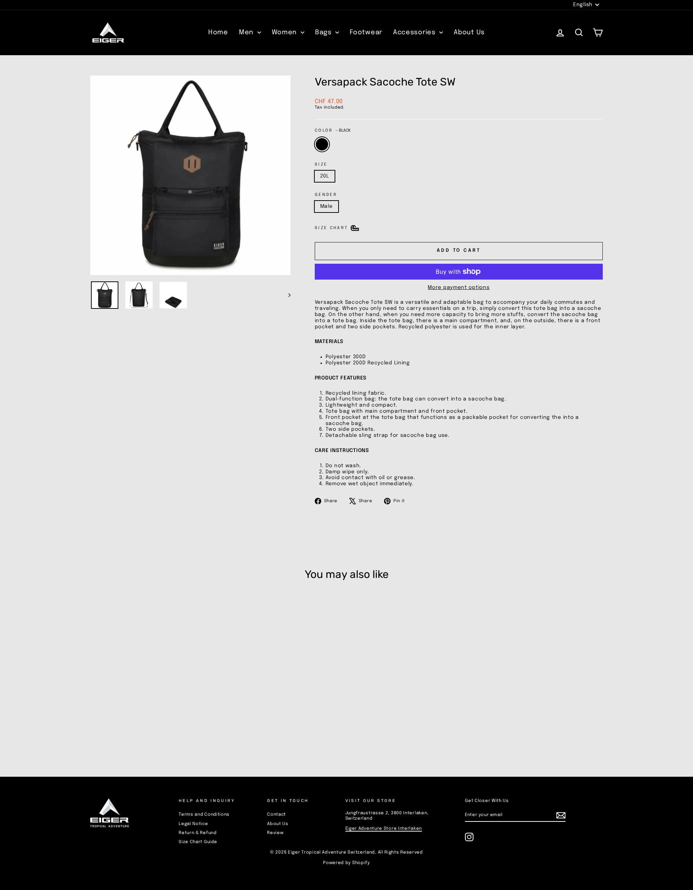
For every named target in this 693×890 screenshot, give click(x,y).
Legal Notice (193, 824)
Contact (276, 814)
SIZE (321, 164)
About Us (469, 32)
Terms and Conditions (204, 814)
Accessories (415, 32)
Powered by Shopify (346, 863)
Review (275, 833)
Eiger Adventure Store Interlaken (383, 829)
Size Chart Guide (198, 842)
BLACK (322, 144)
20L (324, 176)
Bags (324, 32)
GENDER (326, 195)
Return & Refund (198, 833)
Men (247, 32)
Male (326, 206)
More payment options (458, 287)
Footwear (366, 32)
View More (151, 714)
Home (218, 32)
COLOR (333, 130)
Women (285, 32)
